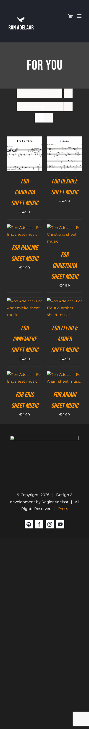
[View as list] (48, 117)
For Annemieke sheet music (24, 339)
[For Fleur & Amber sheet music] (64, 301)
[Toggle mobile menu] (79, 16)
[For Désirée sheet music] (64, 140)
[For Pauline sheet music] (24, 227)
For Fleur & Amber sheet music (64, 339)
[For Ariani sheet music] (64, 374)
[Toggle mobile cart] (70, 16)
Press (63, 509)
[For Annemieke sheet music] (24, 301)
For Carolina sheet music (24, 192)
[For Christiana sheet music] (64, 227)
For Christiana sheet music (64, 266)
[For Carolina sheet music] (24, 140)
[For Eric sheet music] (24, 374)
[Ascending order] (68, 93)
